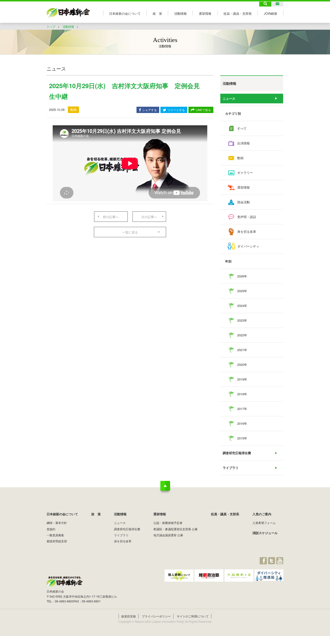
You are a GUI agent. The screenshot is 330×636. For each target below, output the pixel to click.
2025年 (242, 291)
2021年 (242, 349)
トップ (51, 26)
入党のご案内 (261, 514)
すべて (242, 128)
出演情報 (243, 143)
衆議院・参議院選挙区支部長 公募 (175, 529)
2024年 (242, 305)
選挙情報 (205, 13)
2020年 (242, 364)
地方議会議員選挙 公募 (168, 535)
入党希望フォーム (264, 523)
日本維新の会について (125, 13)
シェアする (149, 110)
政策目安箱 (128, 616)
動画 (240, 157)
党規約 (51, 529)
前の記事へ (111, 216)
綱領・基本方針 (57, 523)
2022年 (242, 335)
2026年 (242, 276)
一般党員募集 (55, 535)
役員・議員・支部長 (237, 13)
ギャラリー (245, 172)
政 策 (157, 13)
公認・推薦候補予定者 (167, 523)
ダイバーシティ (248, 246)
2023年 (242, 320)
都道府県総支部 (57, 541)
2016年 (242, 423)
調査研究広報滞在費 (237, 453)
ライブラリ (230, 467)
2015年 (242, 438)
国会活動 (243, 202)
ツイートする (176, 110)
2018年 (242, 394)
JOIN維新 (270, 13)
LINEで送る (203, 110)
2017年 (242, 408)
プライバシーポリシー (156, 616)
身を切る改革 (246, 231)
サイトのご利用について (193, 616)
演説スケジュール (265, 532)
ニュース (229, 98)
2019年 (242, 379)
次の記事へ (149, 216)
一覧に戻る (130, 232)
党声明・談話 (246, 216)
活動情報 (180, 13)
